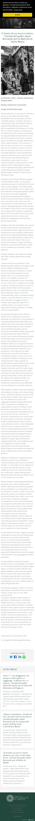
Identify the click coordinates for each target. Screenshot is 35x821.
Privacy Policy (17, 816)
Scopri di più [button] (18, 10)
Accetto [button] (17, 15)
